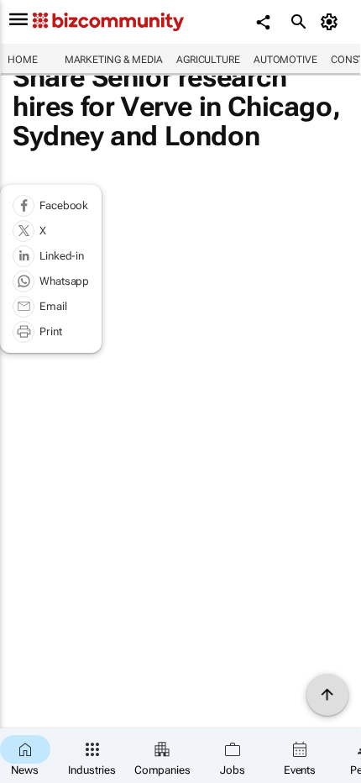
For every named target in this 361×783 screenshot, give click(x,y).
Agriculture (208, 60)
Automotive (285, 60)
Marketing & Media (114, 60)
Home (23, 60)
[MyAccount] (332, 21)
